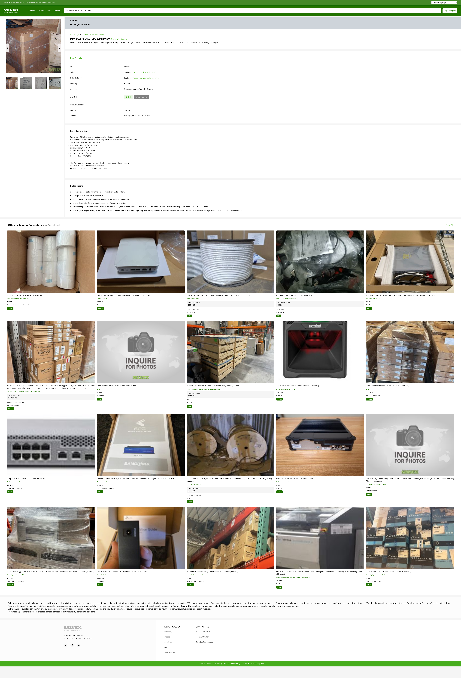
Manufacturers (45, 10)
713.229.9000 (204, 632)
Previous (7, 48)
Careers (167, 647)
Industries (168, 642)
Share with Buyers (119, 39)
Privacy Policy (222, 664)
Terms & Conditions (206, 664)
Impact (167, 637)
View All (449, 225)
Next (59, 48)
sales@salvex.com (206, 642)
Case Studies (169, 652)
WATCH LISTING (141, 97)
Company (168, 632)
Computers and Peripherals (93, 34)
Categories (31, 10)
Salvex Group (255, 664)
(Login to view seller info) (145, 72)
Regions (57, 10)
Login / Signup (450, 11)
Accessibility (235, 664)
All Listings (74, 34)
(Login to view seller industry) (146, 78)
